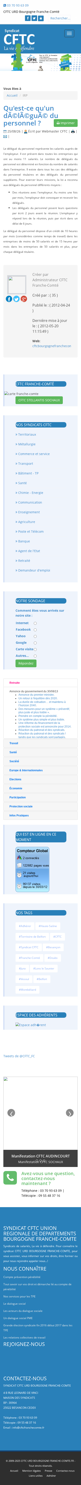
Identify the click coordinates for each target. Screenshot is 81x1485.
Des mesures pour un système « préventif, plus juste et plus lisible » (44, 710)
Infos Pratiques (19, 815)
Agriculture (26, 522)
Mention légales (31, 1470)
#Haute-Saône (48, 926)
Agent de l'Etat (28, 551)
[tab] (40, 683)
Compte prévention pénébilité (21, 1277)
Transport (25, 463)
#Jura (22, 968)
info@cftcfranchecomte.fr (28, 1427)
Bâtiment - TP (27, 473)
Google (21, 642)
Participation (17, 797)
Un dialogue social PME (18, 1318)
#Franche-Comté (29, 958)
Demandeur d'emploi (33, 570)
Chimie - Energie (30, 492)
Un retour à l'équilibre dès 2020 (37, 698)
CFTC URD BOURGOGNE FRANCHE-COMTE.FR (47, 1460)
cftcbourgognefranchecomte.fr (55, 346)
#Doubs (53, 958)
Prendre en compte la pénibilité (37, 716)
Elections (15, 779)
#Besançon (53, 947)
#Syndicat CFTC (28, 947)
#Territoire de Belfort (32, 937)
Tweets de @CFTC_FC (19, 1056)
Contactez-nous (65, 1470)
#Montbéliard (27, 990)
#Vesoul (24, 979)
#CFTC (57, 937)
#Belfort (42, 979)
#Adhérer (25, 926)
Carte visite (24, 649)
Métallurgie (26, 444)
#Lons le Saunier (43, 968)
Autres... (22, 655)
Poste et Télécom (30, 531)
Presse (48, 1470)
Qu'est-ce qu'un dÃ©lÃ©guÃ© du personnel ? (30, 115)
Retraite (14, 682)
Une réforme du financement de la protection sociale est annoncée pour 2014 (44, 724)
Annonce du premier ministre (36, 694)
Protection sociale (21, 806)
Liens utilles (36, 1475)
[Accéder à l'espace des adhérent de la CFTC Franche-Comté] (41, 18)
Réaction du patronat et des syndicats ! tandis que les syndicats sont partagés (42, 735)
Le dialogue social (14, 1304)
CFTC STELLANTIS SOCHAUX (39, 400)
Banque (23, 541)
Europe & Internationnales (26, 770)
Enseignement (28, 512)
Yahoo (21, 636)
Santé (22, 483)
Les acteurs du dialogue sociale (23, 1311)
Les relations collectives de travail (24, 1337)
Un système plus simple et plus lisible (41, 719)
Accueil (12, 95)
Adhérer (51, 1475)
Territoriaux (26, 434)
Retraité (23, 560)
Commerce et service (33, 454)
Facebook (23, 629)
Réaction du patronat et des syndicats (41, 730)
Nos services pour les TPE (19, 1296)
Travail (13, 743)
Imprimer (67, 123)
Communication (29, 502)
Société (14, 761)
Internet (22, 623)
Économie (15, 788)
